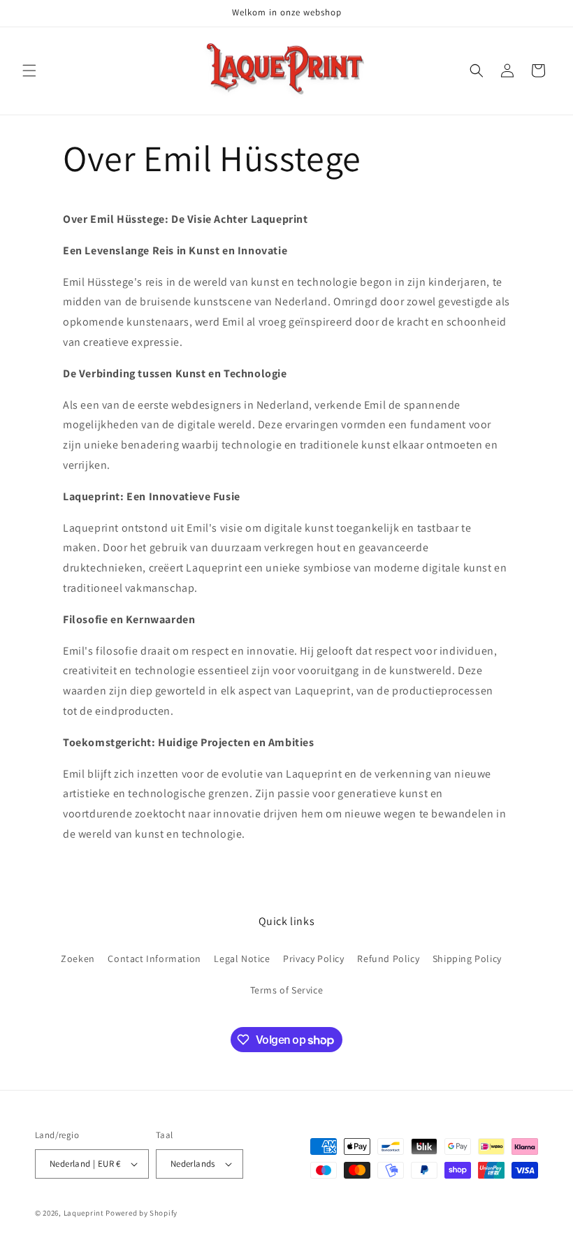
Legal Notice (242, 958)
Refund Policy (388, 958)
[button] (29, 70)
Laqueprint (84, 1213)
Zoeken (78, 958)
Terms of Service (287, 990)
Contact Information (154, 958)
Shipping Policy (467, 958)
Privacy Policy (313, 958)
